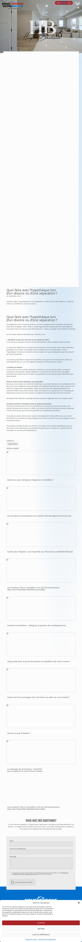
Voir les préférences (41, 934)
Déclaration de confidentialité (47, 939)
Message (13, 856)
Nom (11, 841)
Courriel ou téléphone (18, 848)
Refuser (41, 929)
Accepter (41, 923)
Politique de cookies (31, 939)
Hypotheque (12, 444)
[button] (79, 903)
